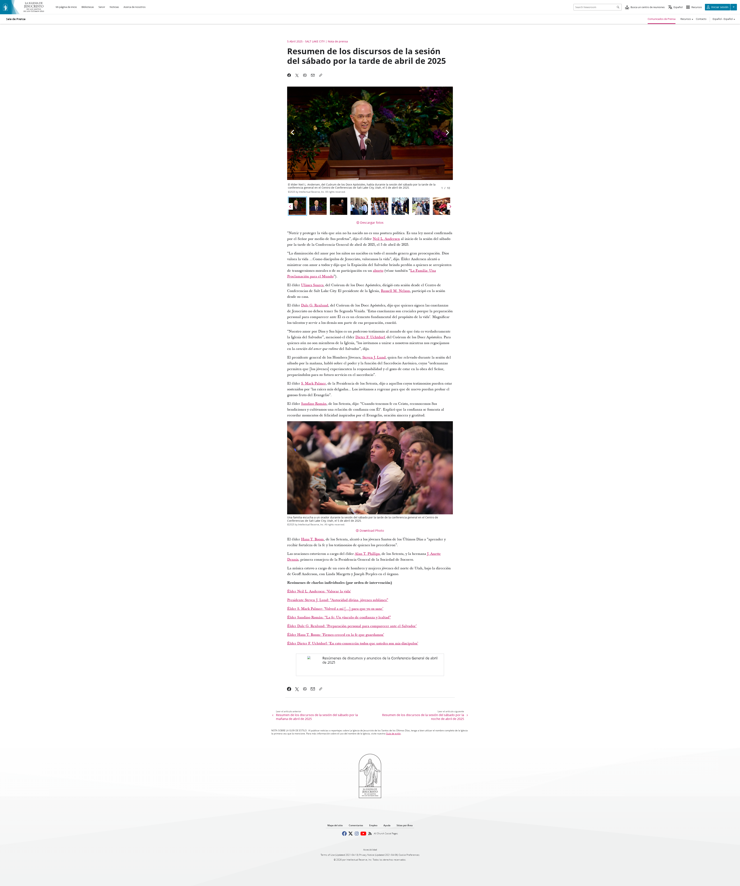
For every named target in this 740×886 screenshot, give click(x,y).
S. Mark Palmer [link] (313, 383)
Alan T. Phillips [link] (367, 553)
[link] (370, 665)
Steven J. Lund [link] (374, 357)
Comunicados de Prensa (661, 19)
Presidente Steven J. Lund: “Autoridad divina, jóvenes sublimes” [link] (337, 600)
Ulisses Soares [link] (312, 285)
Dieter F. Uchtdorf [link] (370, 337)
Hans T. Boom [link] (312, 539)
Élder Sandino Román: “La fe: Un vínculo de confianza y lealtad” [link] (339, 617)
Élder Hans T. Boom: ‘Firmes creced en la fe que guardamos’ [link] (335, 634)
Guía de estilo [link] (393, 733)
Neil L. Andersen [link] (386, 238)
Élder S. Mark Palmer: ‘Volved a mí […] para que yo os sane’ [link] (335, 608)
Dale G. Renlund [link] (314, 305)
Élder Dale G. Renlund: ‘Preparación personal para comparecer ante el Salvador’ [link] (352, 626)
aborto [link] (378, 270)
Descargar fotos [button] (371, 222)
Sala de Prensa (15, 19)
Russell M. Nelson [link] (395, 291)
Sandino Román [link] (313, 403)
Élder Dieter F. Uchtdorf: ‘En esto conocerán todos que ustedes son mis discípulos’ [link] (352, 643)
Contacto (701, 19)
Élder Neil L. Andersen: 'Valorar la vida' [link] (319, 591)
